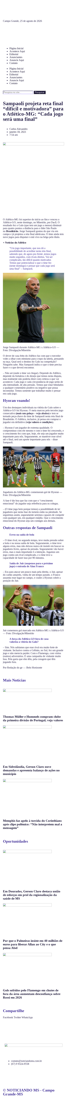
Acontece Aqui (17, 51)
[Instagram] (16, 30)
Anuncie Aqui (16, 60)
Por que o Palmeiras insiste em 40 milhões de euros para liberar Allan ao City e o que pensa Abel (32, 944)
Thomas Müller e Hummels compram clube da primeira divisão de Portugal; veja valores (33, 718)
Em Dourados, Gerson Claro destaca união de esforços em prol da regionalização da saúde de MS (31, 895)
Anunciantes (15, 57)
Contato (13, 63)
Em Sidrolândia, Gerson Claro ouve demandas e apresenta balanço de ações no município (31, 770)
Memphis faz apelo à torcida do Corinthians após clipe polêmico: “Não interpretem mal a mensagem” (32, 824)
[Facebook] (7, 30)
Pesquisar (39, 92)
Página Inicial (16, 48)
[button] (8, 1017)
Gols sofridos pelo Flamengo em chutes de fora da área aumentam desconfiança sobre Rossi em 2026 (31, 994)
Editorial (13, 54)
